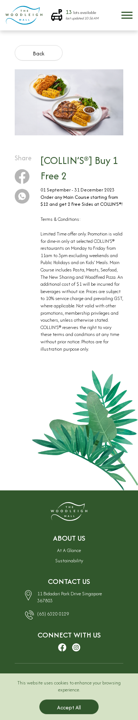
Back (39, 53)
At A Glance (69, 550)
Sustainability (69, 560)
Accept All (69, 707)
